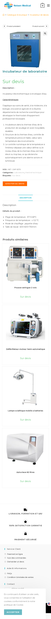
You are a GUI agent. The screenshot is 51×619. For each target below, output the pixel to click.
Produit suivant (38, 26)
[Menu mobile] (47, 5)
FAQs (9, 573)
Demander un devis (15, 562)
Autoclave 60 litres (25, 472)
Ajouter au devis (14, 184)
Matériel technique (33, 172)
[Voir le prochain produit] (47, 26)
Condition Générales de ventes (20, 577)
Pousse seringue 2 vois (25, 287)
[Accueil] (3, 15)
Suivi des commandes (16, 558)
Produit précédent (14, 26)
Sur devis (16, 175)
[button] (45, 33)
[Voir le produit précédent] (4, 26)
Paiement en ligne (15, 554)
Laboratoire (19, 172)
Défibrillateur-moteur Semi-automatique (25, 349)
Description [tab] (26, 198)
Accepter (13, 612)
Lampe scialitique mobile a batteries (25, 411)
